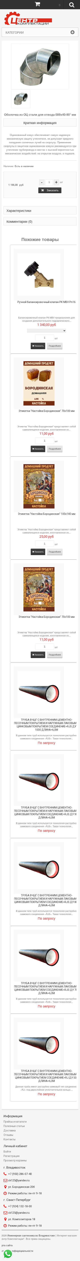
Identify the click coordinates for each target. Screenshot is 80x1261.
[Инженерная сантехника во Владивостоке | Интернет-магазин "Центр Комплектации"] (29, 18)
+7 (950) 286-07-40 (20, 1174)
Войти (7, 1151)
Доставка (10, 1130)
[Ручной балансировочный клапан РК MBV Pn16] (39, 274)
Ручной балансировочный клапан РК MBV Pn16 (46, 302)
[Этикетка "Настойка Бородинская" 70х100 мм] (39, 383)
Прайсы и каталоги (15, 1121)
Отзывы (8, 1134)
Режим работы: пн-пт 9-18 (25, 1193)
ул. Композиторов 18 (21, 1219)
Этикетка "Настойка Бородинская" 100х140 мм (46, 513)
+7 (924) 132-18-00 (20, 1206)
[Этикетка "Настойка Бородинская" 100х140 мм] (39, 486)
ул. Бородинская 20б (21, 1187)
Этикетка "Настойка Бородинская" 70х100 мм (47, 410)
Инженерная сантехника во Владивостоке (31, 1235)
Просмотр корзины (15, 1160)
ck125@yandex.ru (19, 1180)
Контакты (9, 1139)
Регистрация (12, 1156)
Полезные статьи (14, 1126)
